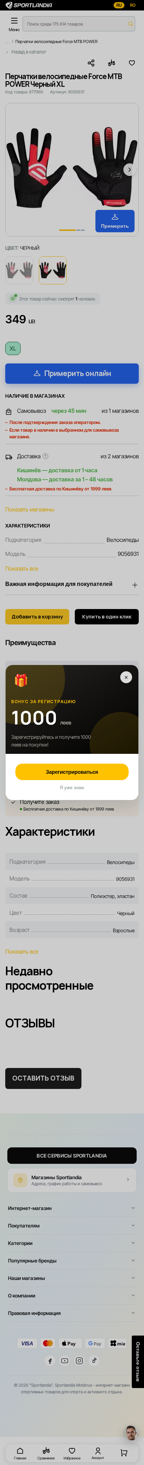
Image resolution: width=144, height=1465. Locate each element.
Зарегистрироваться (72, 772)
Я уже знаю (72, 787)
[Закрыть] (126, 677)
